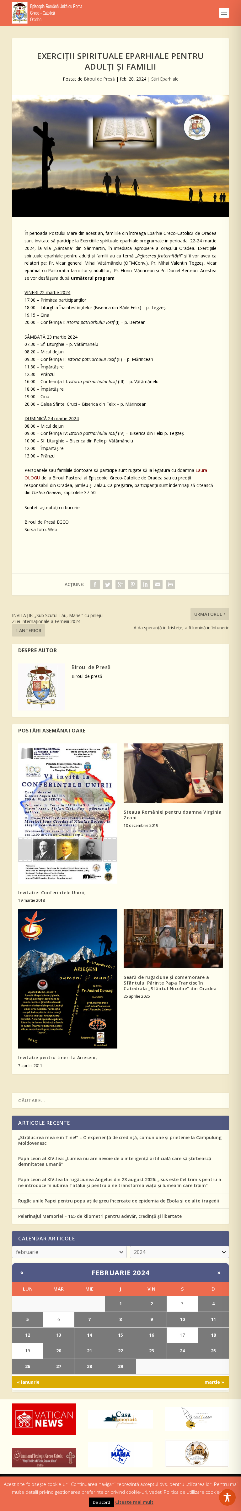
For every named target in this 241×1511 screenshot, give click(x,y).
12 (27, 1335)
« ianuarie (28, 1382)
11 (213, 1319)
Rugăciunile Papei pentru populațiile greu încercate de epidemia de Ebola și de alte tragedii (118, 1201)
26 (27, 1366)
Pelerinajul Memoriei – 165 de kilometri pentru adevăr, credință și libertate (100, 1216)
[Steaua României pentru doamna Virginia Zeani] (173, 773)
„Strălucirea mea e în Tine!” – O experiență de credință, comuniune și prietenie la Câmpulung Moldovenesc (120, 1140)
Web (52, 529)
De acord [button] (101, 1502)
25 (213, 1351)
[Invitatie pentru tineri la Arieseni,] (67, 979)
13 (58, 1335)
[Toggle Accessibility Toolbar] (227, 1497)
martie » (214, 1382)
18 (213, 1335)
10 (182, 1319)
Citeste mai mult (134, 1502)
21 (89, 1351)
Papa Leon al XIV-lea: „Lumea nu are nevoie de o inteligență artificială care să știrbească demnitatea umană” (114, 1161)
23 (151, 1351)
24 (182, 1351)
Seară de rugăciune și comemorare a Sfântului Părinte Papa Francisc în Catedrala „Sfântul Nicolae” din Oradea (170, 982)
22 (120, 1351)
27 (58, 1366)
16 (151, 1335)
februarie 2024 (121, 1272)
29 (120, 1366)
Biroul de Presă (99, 79)
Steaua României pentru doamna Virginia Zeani (173, 815)
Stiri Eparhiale (165, 79)
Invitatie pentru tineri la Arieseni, (57, 1057)
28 (89, 1366)
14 (89, 1335)
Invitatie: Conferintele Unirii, (52, 893)
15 (120, 1335)
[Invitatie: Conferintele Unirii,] (67, 813)
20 (58, 1351)
